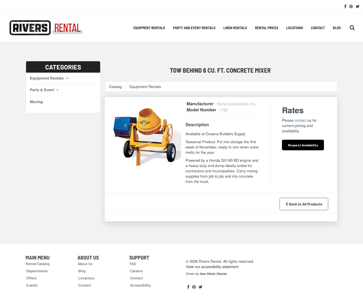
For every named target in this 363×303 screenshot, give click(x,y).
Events (31, 285)
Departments (37, 271)
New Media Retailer (213, 274)
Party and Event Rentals (194, 27)
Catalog (115, 86)
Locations (294, 27)
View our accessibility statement (212, 266)
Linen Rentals (235, 27)
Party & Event (42, 90)
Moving (36, 101)
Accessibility (140, 285)
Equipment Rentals (149, 27)
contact (300, 120)
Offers (31, 278)
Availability (303, 145)
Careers (136, 271)
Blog (337, 27)
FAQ (133, 263)
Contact (318, 27)
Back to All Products (305, 204)
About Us (85, 263)
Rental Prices (266, 27)
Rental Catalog (37, 263)
